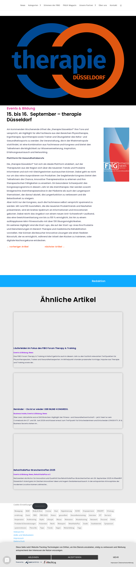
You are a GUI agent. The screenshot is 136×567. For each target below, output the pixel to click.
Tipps (42, 528)
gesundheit (63, 515)
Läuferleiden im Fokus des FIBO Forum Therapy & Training (45, 348)
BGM (27, 511)
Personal (104, 519)
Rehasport (61, 523)
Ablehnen (33, 557)
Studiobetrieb (96, 523)
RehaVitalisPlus (74, 523)
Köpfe (42, 519)
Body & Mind (37, 511)
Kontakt (113, 5)
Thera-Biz (33, 528)
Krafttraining (31, 519)
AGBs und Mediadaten (24, 535)
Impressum (19, 538)
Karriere (108, 515)
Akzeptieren (74, 557)
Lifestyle (50, 519)
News (22, 5)
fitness (53, 515)
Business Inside (20, 413)
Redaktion (98, 281)
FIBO (35, 515)
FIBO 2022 (44, 515)
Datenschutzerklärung (126, 562)
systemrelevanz (20, 528)
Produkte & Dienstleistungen (25, 523)
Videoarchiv (19, 532)
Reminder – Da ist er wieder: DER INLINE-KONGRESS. (41, 409)
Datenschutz (19, 541)
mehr (116, 557)
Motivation (69, 519)
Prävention (43, 523)
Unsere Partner (86, 5)
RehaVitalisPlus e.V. (42, 474)
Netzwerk (93, 519)
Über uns (103, 5)
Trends (50, 528)
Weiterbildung (69, 528)
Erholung (110, 511)
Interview (92, 515)
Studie (85, 523)
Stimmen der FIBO (52, 5)
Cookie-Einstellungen (23, 504)
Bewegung (18, 511)
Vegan (58, 528)
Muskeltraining (81, 519)
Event (28, 515)
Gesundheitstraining (78, 515)
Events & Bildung (21, 108)
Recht (52, 523)
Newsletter (40, 506)
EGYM (77, 511)
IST (100, 515)
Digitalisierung (66, 511)
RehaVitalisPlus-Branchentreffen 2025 (34, 470)
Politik (112, 519)
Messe (59, 519)
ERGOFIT (100, 511)
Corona (48, 511)
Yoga (79, 528)
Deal (56, 511)
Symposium (108, 523)
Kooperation (19, 519)
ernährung (18, 515)
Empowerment (88, 511)
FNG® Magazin (69, 5)
